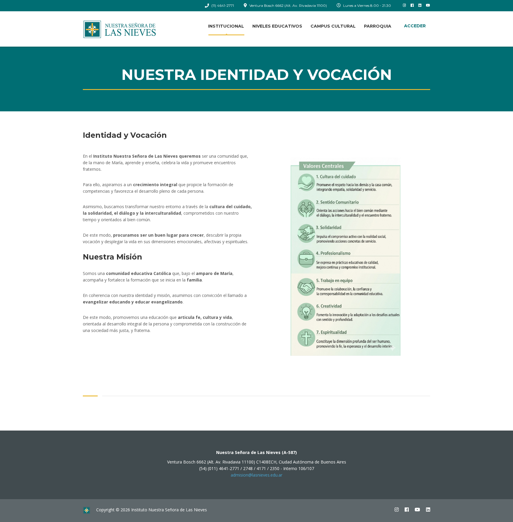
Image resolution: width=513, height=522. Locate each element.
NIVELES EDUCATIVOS (277, 26)
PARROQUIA (377, 26)
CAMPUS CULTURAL (333, 26)
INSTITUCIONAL (226, 26)
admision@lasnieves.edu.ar (256, 475)
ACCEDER (415, 26)
